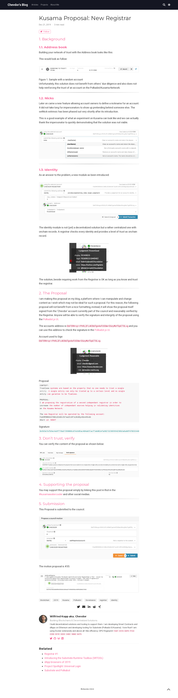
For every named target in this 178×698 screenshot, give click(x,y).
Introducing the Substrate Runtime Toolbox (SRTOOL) (73, 658)
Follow (46, 32)
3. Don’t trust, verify (57, 438)
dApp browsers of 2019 (57, 662)
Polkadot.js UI (50, 319)
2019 (56, 600)
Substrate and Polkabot (57, 670)
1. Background (52, 39)
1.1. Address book (53, 47)
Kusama (66, 600)
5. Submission (52, 503)
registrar (103, 600)
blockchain (44, 600)
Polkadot (77, 600)
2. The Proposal (53, 293)
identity (114, 600)
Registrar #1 (51, 653)
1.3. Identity (48, 170)
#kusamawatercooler (51, 494)
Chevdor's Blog (18, 5)
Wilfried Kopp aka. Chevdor (68, 616)
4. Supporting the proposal (64, 484)
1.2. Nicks (46, 98)
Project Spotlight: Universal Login (62, 666)
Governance (90, 600)
